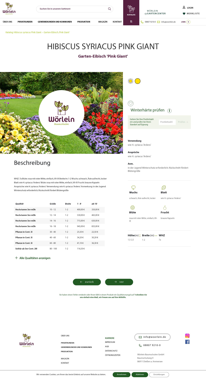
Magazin (102, 22)
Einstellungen (159, 375)
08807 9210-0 (150, 22)
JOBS (185, 22)
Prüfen (181, 122)
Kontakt (117, 22)
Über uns (7, 22)
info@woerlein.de (168, 22)
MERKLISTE (193, 14)
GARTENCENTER (156, 14)
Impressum (110, 342)
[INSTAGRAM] (187, 336)
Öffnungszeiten (112, 355)
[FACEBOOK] (187, 342)
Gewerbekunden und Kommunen (55, 22)
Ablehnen (140, 375)
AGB (107, 347)
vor (122, 282)
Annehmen (121, 375)
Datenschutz (111, 351)
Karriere (109, 338)
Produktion (83, 22)
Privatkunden (25, 22)
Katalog (9, 32)
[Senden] (109, 9)
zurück (89, 282)
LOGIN (190, 8)
